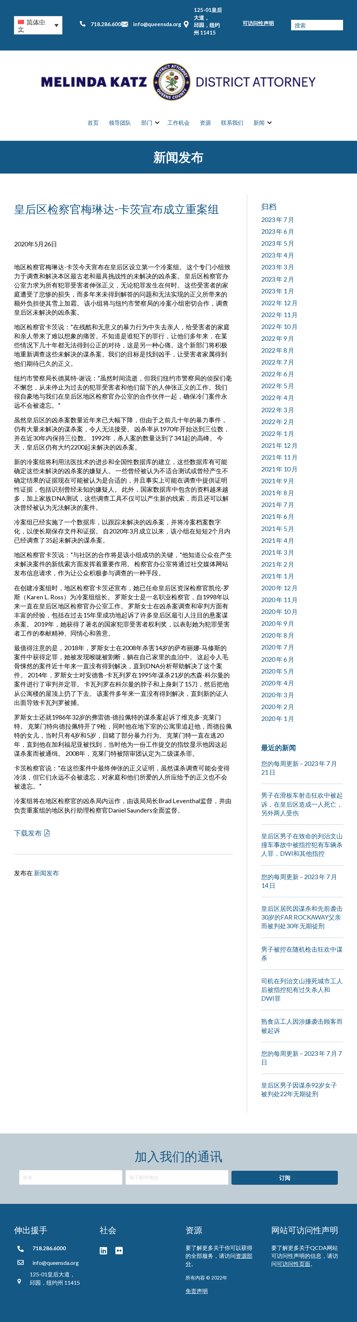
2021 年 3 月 (277, 552)
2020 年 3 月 (277, 695)
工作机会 (178, 122)
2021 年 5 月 (277, 528)
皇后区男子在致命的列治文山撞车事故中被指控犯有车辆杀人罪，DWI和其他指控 (302, 844)
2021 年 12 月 (279, 445)
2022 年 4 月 (277, 397)
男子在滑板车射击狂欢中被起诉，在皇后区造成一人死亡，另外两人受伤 (302, 803)
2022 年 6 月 (277, 374)
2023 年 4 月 (277, 255)
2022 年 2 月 (277, 421)
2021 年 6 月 (277, 516)
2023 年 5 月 (277, 243)
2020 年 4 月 (277, 683)
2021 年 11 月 (279, 457)
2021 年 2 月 (277, 564)
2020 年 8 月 (277, 635)
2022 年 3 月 (277, 410)
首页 (93, 122)
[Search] (338, 25)
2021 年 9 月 (277, 481)
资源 (205, 122)
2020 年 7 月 (277, 647)
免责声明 (196, 1291)
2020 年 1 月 (277, 718)
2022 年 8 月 (277, 350)
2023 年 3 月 (277, 267)
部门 (146, 122)
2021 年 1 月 (277, 576)
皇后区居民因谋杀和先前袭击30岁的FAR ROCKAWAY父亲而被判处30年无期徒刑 (302, 917)
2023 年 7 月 (277, 219)
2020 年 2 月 (277, 706)
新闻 (259, 122)
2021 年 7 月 (277, 504)
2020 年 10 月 (279, 611)
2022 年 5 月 (277, 386)
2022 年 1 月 (277, 433)
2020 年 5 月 (277, 671)
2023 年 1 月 (277, 291)
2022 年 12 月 (279, 303)
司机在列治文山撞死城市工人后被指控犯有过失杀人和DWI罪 (302, 989)
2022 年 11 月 (279, 314)
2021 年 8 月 (277, 493)
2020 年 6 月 (277, 659)
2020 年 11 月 (279, 600)
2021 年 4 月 (277, 540)
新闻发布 (46, 873)
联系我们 (232, 122)
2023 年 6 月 (277, 231)
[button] (38, 25)
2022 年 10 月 (279, 326)
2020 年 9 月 (277, 623)
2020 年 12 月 (279, 588)
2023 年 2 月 (277, 279)
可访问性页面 (293, 1263)
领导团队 (120, 122)
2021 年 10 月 (279, 469)
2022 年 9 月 (277, 338)
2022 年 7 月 (277, 362)
